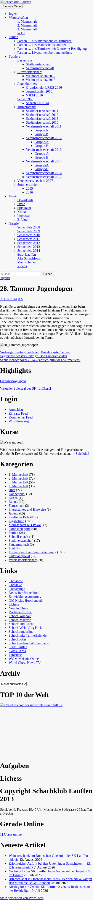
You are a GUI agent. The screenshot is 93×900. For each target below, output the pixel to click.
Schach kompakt (20, 616)
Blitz (12, 490)
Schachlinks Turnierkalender (28, 635)
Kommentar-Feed (21, 417)
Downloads (25, 200)
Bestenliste (24, 60)
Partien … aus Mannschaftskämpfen (42, 45)
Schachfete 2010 (28, 235)
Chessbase (16, 581)
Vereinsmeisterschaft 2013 (44, 149)
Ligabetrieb (16, 521)
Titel (12, 548)
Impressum (24, 215)
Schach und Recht (21, 624)
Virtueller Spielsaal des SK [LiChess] (25, 388)
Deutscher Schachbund (24, 593)
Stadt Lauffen (26, 254)
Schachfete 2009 (28, 231)
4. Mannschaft (18, 486)
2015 (29, 188)
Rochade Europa (20, 612)
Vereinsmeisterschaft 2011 (43, 126)
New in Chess (18, 608)
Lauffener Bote (19, 517)
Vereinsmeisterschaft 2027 (35, 181)
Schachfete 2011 (28, 239)
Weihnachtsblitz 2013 (40, 80)
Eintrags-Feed (18, 413)
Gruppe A (41, 130)
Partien (13, 37)
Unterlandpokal (19, 556)
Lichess (14, 604)
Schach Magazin (20, 620)
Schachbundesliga (21, 631)
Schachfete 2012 (28, 243)
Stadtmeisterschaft (38, 64)
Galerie (14, 223)
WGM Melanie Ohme (24, 659)
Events (13, 501)
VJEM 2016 (34, 95)
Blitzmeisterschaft (29, 72)
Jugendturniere (27, 83)
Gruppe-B (41, 146)
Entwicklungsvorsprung (25, 596)
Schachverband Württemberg (28, 643)
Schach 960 (25, 99)
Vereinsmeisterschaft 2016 (44, 173)
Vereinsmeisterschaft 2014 (44, 161)
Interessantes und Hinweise (27, 509)
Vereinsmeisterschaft (40, 68)
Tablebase (15, 655)
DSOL (13, 498)
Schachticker (17, 639)
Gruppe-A (42, 142)
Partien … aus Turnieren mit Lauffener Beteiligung (52, 48)
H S (20, 299)
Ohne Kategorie (19, 529)
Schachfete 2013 (28, 247)
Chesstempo (17, 589)
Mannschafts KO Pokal (25, 525)
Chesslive (15, 585)
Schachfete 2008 (28, 227)
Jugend (13, 14)
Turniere (14, 56)
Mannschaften (18, 17)
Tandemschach (19, 544)
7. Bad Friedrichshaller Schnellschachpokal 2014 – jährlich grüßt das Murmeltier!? (40, 358)
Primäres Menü (11, 6)
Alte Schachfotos (29, 258)
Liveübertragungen (13, 381)
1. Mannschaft (27, 21)
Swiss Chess (17, 651)
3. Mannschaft (27, 29)
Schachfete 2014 (28, 250)
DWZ (21, 204)
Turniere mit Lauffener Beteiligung (32, 552)
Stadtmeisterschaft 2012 (42, 114)
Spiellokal (24, 208)
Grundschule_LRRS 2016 (44, 87)
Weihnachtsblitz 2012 (40, 76)
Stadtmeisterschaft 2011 (42, 111)
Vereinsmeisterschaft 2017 (44, 177)
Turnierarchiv (26, 107)
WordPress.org (19, 421)
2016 (29, 192)
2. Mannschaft (27, 25)
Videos (22, 266)
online (11, 834)
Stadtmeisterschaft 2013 (42, 118)
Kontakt (22, 212)
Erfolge (22, 219)
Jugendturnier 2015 (39, 91)
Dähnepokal (17, 494)
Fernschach (16, 505)
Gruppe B (41, 134)
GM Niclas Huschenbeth (26, 600)
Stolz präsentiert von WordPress (21, 898)
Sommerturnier (27, 184)
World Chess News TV (25, 662)
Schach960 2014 (37, 103)
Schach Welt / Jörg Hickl (26, 627)
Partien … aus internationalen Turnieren (44, 41)
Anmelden (16, 409)
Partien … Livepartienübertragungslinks (44, 52)
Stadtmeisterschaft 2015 (42, 122)
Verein (13, 196)
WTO (21, 33)
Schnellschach (18, 536)
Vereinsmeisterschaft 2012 (44, 138)
